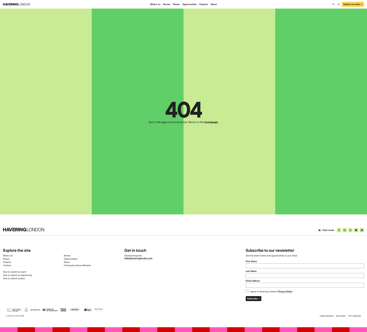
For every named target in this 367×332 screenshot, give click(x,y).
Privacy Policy (285, 291)
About (214, 4)
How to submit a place (14, 278)
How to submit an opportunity (17, 275)
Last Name (251, 271)
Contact (7, 265)
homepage (211, 122)
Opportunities (189, 4)
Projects (203, 4)
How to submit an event (14, 272)
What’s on (155, 4)
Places (176, 4)
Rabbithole (357, 316)
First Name (251, 261)
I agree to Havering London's (271, 291)
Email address (253, 280)
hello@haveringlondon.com (138, 258)
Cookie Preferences (327, 316)
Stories (166, 4)
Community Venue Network (77, 265)
